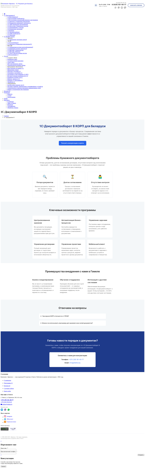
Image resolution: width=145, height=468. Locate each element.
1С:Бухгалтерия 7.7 (12, 54)
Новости (9, 94)
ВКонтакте (10, 419)
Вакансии (10, 104)
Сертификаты (11, 106)
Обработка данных (12, 107)
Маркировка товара (13, 70)
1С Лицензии (11, 35)
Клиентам (7, 92)
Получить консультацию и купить (72, 143)
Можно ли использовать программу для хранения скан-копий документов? (67, 323)
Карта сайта (7, 391)
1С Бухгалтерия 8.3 (12, 42)
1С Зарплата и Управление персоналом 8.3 (19, 44)
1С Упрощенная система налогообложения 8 (20, 47)
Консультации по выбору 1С (15, 68)
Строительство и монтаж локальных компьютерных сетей (24, 88)
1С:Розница (10, 30)
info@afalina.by (74, 363)
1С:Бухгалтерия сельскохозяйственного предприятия (22, 20)
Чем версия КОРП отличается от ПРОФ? (55, 316)
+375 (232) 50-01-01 (6, 402)
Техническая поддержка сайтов (16, 65)
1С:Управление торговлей (14, 29)
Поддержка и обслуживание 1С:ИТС (18, 74)
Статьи (9, 95)
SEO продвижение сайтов (14, 64)
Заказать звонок (136, 5)
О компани (10, 101)
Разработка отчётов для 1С (15, 77)
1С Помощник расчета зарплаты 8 (17, 48)
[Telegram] (122, 7)
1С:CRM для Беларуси (13, 33)
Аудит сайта (10, 62)
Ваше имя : (4, 448)
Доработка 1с (11, 82)
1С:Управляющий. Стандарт (15, 27)
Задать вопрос (11, 97)
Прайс (6, 98)
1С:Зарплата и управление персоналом (18, 21)
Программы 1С (8, 383)
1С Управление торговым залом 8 (17, 39)
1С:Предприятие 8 (12, 17)
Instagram (9, 416)
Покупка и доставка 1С (14, 71)
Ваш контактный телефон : (9, 451)
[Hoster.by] (13, 429)
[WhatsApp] (115, 7)
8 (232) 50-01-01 (121, 3)
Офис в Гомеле (11, 103)
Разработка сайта (12, 59)
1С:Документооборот (13, 32)
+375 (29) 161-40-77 (76, 359)
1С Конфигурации (9, 36)
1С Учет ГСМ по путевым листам (17, 53)
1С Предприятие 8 (9, 15)
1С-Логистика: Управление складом (17, 26)
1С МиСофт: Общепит (13, 51)
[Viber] (119, 7)
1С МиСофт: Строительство (15, 50)
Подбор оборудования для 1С (15, 85)
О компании (7, 380)
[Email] (125, 7)
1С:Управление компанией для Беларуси (19, 23)
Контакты (7, 100)
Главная (6, 116)
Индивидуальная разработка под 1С (17, 76)
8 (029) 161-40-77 (119, 5)
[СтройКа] (4, 429)
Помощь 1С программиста (15, 80)
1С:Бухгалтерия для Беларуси (15, 18)
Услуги (6, 56)
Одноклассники (11, 421)
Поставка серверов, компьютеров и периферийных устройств (25, 86)
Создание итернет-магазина (15, 61)
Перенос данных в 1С (13, 79)
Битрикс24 (7, 91)
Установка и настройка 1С (14, 73)
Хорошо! (3, 466)
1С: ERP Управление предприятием (17, 24)
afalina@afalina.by (7, 404)
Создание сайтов (9, 388)
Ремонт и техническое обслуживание (18, 89)
